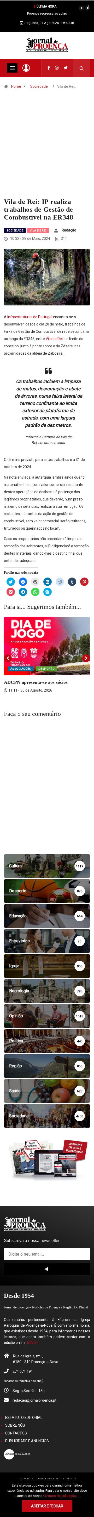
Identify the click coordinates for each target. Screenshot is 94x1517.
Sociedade (39, 86)
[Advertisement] (47, 148)
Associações (20, 668)
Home (16, 86)
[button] (81, 8)
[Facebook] (49, 68)
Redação (69, 230)
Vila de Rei (38, 230)
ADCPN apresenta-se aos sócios (36, 682)
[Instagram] (56, 68)
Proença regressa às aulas (47, 13)
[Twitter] (66, 68)
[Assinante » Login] (26, 67)
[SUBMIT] (47, 1269)
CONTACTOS (16, 1433)
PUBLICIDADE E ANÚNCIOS (27, 1441)
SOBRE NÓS (15, 1425)
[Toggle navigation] (12, 68)
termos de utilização (60, 1496)
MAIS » (33, 1342)
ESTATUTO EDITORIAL (23, 1417)
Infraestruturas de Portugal (29, 317)
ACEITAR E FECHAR (47, 1506)
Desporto (46, 668)
